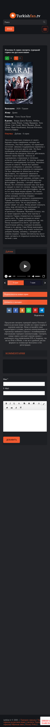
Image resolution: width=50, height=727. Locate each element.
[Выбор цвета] (43, 404)
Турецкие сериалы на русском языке (24, 721)
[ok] (44, 22)
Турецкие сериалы (28, 720)
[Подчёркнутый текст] (14, 403)
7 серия (32, 283)
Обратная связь (17, 724)
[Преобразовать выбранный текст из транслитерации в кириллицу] (16, 407)
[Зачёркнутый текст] (19, 403)
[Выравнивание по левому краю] (24, 403)
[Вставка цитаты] (11, 407)
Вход (9, 29)
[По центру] (29, 403)
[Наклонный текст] (10, 403)
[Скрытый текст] (7, 407)
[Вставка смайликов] (39, 403)
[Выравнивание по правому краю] (33, 403)
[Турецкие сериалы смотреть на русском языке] (25, 16)
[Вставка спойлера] (20, 407)
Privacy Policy (31, 724)
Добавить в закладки (13, 302)
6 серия (15, 283)
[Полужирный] (6, 403)
